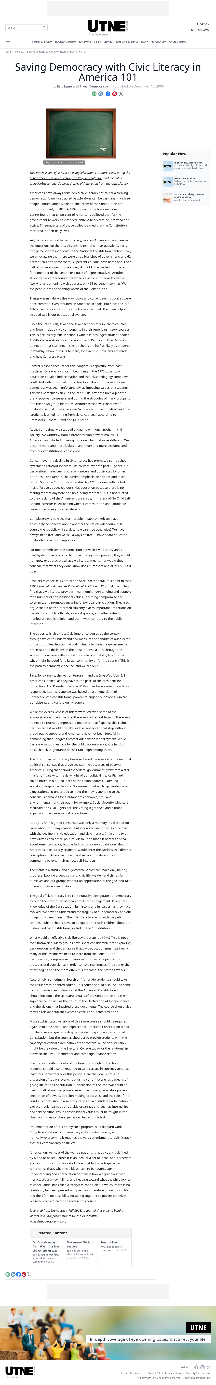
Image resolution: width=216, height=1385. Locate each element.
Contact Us (127, 1373)
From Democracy (94, 86)
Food (144, 42)
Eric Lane (64, 86)
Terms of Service (174, 1373)
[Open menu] (7, 42)
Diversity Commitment (198, 1373)
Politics (84, 42)
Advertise (140, 1373)
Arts (97, 42)
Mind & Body (42, 42)
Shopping (203, 23)
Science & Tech (126, 42)
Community (178, 42)
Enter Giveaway (199, 30)
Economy (158, 42)
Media (108, 42)
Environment (65, 42)
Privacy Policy (155, 1373)
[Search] (44, 27)
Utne (8, 51)
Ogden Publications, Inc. (197, 1377)
